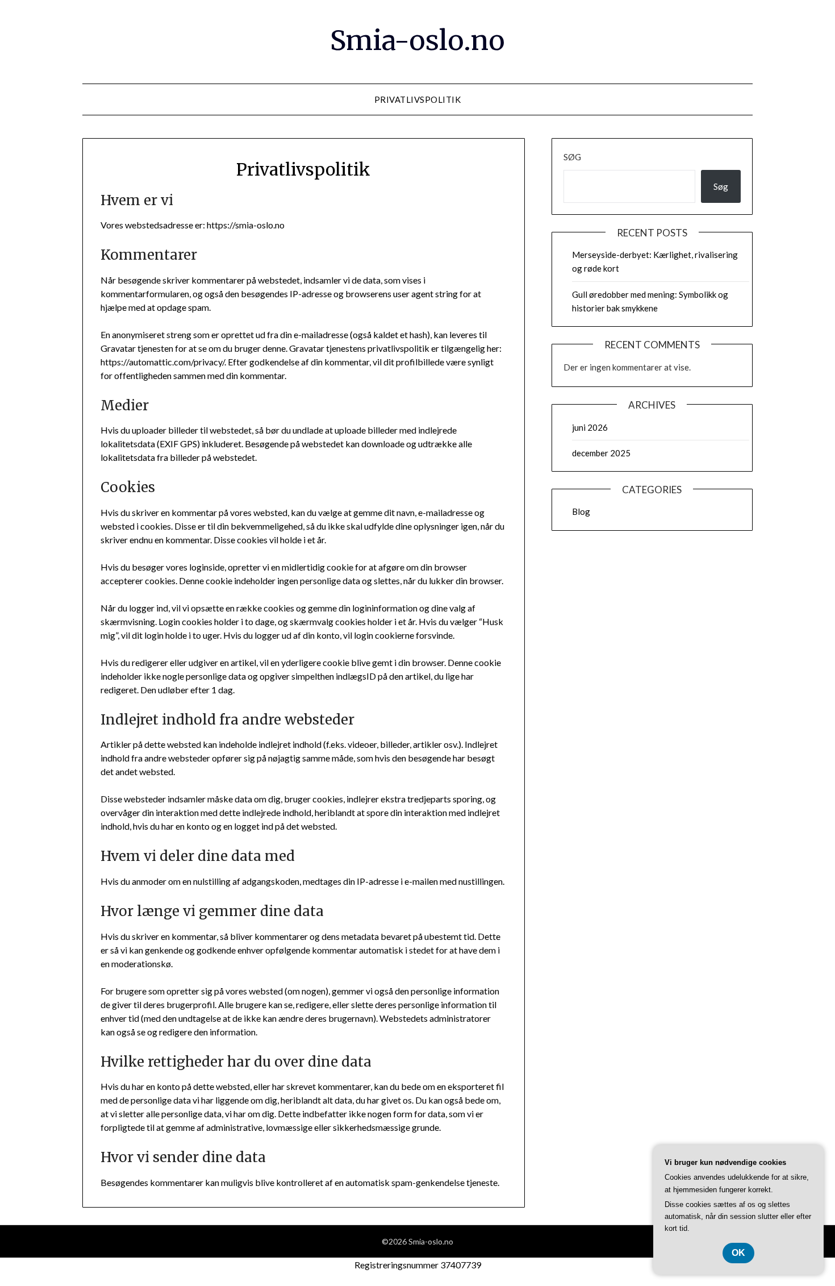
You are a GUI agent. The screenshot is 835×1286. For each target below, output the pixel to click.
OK (738, 1253)
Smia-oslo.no (417, 40)
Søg (572, 157)
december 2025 (601, 453)
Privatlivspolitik (417, 99)
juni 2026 (590, 427)
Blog (581, 511)
